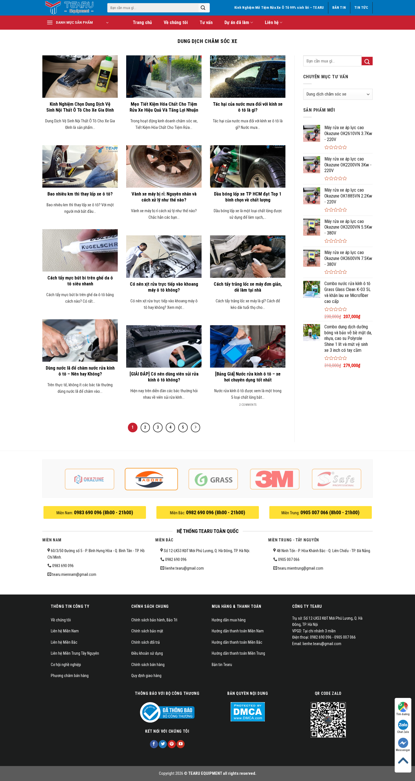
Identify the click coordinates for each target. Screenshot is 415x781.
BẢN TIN (339, 7)
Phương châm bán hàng (70, 675)
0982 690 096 (176, 559)
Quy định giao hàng (146, 675)
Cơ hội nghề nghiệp (66, 664)
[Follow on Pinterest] (172, 744)
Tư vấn (206, 22)
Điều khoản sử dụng (147, 653)
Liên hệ (272, 22)
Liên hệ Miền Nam (65, 631)
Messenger (403, 750)
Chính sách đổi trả (145, 642)
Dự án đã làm (236, 22)
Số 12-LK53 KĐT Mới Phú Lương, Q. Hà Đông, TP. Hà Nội (206, 550)
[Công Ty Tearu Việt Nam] (70, 7)
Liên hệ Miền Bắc (64, 642)
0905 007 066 (289, 559)
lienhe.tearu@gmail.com (184, 568)
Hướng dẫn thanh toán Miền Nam (238, 631)
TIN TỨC (361, 7)
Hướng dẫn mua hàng (229, 620)
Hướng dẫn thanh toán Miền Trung (238, 653)
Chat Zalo (403, 732)
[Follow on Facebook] (154, 744)
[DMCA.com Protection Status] (248, 711)
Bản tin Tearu (222, 664)
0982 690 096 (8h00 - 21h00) (215, 512)
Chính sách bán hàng (148, 664)
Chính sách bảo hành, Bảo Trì (154, 620)
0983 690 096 (63, 565)
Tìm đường (403, 714)
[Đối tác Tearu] (89, 479)
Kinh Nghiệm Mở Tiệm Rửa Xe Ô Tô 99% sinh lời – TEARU (279, 7)
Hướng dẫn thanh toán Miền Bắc (237, 642)
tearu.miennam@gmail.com (74, 574)
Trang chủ (142, 22)
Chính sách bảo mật (147, 631)
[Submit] (203, 8)
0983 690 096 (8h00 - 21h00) (103, 512)
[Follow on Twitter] (163, 744)
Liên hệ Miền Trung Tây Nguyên (75, 653)
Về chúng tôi (176, 22)
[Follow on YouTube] (180, 744)
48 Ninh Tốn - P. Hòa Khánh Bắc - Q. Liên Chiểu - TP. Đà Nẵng (323, 550)
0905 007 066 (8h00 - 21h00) (329, 512)
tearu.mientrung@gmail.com (300, 568)
